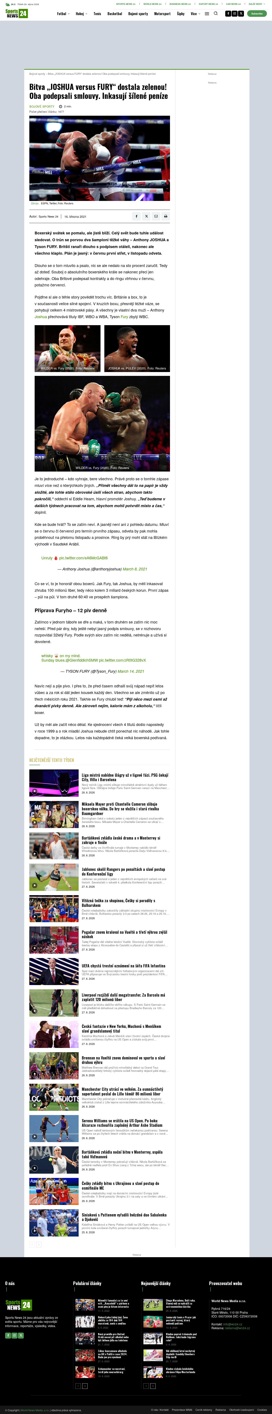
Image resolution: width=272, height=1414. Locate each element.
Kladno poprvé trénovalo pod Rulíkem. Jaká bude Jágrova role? (181, 1337)
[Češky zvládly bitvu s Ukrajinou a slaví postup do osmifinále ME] (54, 1191)
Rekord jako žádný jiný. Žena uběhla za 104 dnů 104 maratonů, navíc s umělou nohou (113, 1321)
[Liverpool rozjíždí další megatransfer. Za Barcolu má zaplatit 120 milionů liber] (54, 1002)
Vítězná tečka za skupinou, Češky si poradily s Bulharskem (118, 903)
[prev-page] (32, 1244)
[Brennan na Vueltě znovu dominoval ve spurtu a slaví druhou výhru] (54, 1065)
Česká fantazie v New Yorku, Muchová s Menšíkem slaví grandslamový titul (121, 1028)
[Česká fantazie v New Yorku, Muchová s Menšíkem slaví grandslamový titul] (54, 1034)
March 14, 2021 (131, 671)
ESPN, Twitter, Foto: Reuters (57, 203)
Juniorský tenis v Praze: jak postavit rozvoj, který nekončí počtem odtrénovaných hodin (181, 1321)
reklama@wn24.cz (237, 1328)
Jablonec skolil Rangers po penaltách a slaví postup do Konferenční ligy (123, 871)
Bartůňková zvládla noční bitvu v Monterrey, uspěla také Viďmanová (122, 1154)
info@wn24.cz (232, 1324)
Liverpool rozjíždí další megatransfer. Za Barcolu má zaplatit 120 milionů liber (123, 997)
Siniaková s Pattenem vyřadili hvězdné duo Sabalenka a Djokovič (124, 1217)
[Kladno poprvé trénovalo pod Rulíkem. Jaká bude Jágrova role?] (153, 1338)
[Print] (166, 216)
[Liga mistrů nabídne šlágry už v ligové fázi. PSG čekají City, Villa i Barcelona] (54, 782)
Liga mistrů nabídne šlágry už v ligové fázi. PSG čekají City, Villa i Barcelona (125, 777)
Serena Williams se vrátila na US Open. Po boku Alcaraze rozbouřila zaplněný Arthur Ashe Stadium (122, 1123)
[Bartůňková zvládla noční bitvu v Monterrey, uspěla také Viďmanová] (54, 1159)
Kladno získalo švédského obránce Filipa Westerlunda (180, 1370)
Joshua (41, 316)
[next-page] (38, 1244)
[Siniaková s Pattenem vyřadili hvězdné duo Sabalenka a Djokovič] (54, 1222)
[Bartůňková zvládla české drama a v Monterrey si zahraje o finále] (54, 845)
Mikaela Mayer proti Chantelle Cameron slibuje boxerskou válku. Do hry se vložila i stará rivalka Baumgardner (120, 808)
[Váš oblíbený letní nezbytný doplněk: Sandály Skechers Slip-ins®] (153, 1355)
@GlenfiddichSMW (82, 660)
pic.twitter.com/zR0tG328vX (122, 660)
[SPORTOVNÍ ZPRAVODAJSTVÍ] (11, 13)
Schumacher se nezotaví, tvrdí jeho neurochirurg (111, 1370)
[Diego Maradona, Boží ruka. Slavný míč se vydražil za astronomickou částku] (153, 1305)
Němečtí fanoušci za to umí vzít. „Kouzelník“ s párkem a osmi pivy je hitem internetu (113, 1303)
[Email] (156, 216)
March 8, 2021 (135, 568)
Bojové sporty (37, 73)
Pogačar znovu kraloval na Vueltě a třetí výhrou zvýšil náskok (124, 934)
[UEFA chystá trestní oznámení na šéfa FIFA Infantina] (54, 971)
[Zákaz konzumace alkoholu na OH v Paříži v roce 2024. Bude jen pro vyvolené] (85, 1355)
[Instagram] (235, 14)
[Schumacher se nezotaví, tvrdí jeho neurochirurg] (85, 1372)
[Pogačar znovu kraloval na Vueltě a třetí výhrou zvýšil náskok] (54, 940)
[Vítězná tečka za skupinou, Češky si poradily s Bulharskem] (54, 908)
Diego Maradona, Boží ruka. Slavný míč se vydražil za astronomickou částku (180, 1303)
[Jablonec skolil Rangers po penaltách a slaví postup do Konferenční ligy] (54, 877)
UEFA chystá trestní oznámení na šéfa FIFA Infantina (123, 965)
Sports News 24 (48, 216)
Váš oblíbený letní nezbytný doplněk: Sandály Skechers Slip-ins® (180, 1354)
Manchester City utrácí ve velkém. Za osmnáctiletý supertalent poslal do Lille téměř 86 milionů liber (122, 1091)
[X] (241, 14)
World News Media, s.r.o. (35, 1410)
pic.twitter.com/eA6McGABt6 (83, 557)
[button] (216, 13)
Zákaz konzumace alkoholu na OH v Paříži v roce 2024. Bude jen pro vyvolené (112, 1354)
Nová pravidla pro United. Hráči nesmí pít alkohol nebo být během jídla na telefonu (113, 1337)
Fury (125, 316)
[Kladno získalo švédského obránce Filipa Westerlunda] (153, 1372)
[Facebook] (228, 14)
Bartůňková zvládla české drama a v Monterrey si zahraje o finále (121, 840)
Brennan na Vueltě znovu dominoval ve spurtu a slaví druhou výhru (123, 1060)
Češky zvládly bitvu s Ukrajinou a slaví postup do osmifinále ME (120, 1185)
